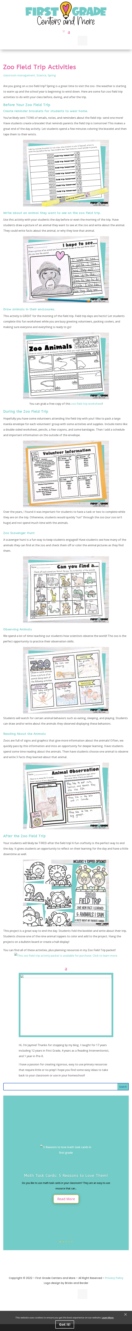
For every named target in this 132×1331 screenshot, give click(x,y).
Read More (66, 1199)
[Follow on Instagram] (49, 41)
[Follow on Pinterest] (71, 41)
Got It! (64, 1324)
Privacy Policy (114, 1278)
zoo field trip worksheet (86, 404)
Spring (52, 75)
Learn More (108, 1317)
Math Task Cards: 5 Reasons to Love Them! (66, 1175)
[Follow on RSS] (60, 41)
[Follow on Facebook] (82, 41)
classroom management (19, 75)
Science (41, 75)
